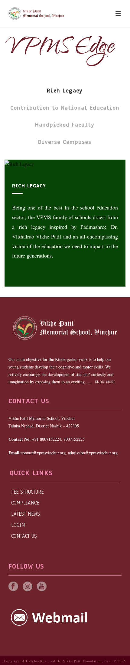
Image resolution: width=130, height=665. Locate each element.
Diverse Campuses (64, 142)
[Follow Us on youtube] (42, 587)
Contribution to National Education (64, 108)
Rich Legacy (65, 91)
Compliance (25, 502)
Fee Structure (27, 491)
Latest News (25, 514)
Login (18, 524)
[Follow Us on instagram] (27, 587)
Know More (104, 382)
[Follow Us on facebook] (13, 587)
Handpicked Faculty (64, 125)
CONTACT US (24, 536)
